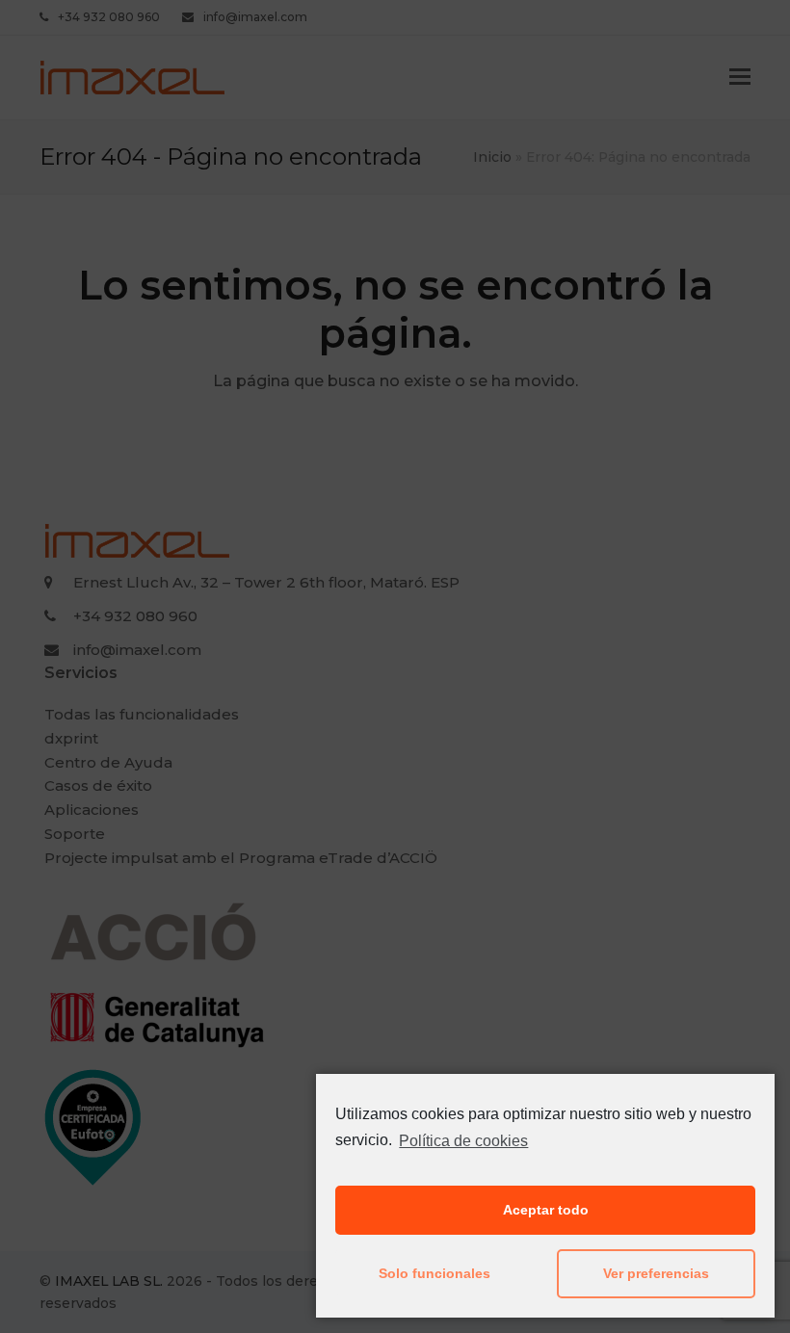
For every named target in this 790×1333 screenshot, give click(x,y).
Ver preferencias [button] (656, 1273)
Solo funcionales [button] (434, 1273)
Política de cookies (463, 1141)
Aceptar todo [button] (546, 1209)
